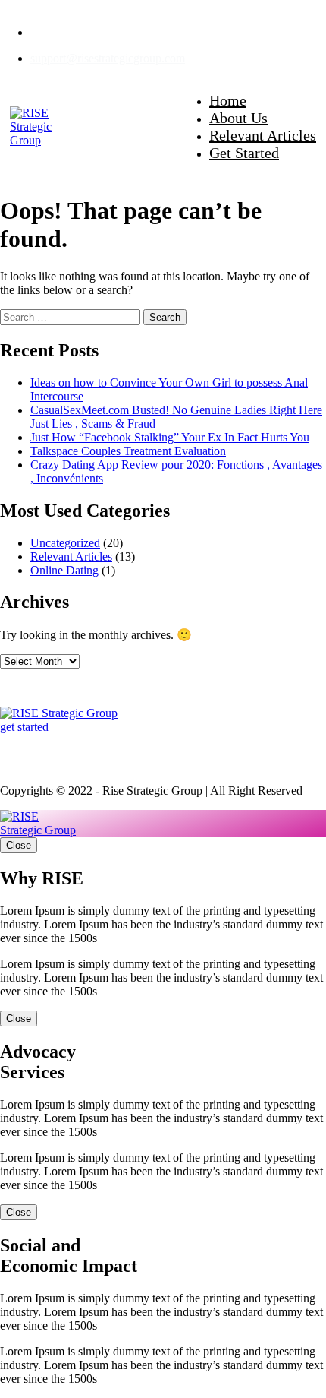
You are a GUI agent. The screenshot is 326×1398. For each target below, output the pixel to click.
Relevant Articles (262, 135)
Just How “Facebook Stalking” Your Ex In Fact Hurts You (169, 437)
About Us (238, 117)
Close (18, 845)
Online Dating (64, 570)
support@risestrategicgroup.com (107, 58)
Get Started (244, 152)
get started (24, 726)
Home (227, 100)
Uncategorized (65, 542)
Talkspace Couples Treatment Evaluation (128, 450)
